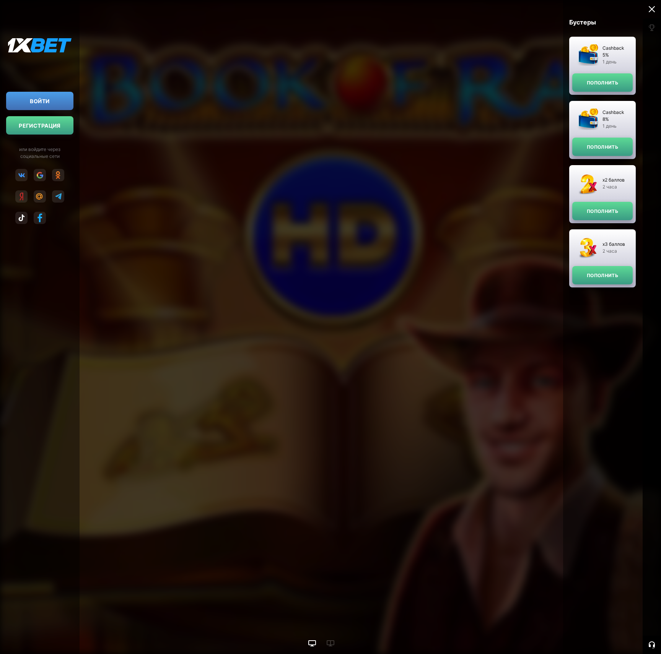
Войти (39, 101)
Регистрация (40, 125)
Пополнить (602, 83)
